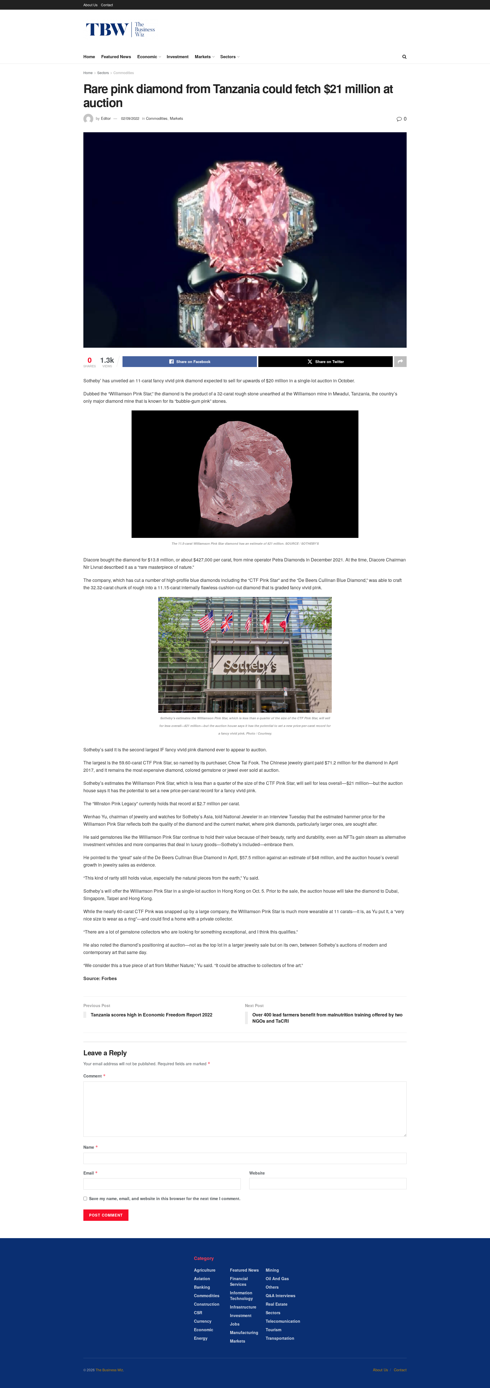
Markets (203, 56)
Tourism (273, 1329)
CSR (198, 1312)
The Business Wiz (109, 1369)
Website (257, 1173)
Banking (202, 1287)
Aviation (202, 1278)
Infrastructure (243, 1307)
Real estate (277, 1304)
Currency (203, 1321)
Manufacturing (244, 1332)
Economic (147, 56)
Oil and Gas (277, 1278)
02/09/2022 (130, 118)
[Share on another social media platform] (400, 361)
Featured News (116, 56)
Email (90, 1173)
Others (272, 1287)
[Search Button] (404, 56)
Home (89, 56)
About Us (90, 4)
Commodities (123, 72)
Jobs (235, 1324)
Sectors (228, 56)
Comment (94, 1076)
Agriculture (205, 1270)
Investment (178, 56)
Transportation (280, 1338)
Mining (272, 1270)
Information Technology (241, 1295)
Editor (106, 118)
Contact (107, 4)
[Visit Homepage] (120, 29)
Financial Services (239, 1281)
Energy (201, 1338)
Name (90, 1147)
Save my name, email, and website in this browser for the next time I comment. (164, 1198)
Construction (206, 1304)
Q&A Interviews (280, 1295)
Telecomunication (283, 1321)
